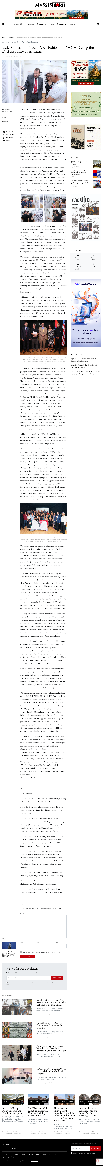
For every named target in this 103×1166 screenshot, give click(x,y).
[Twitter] (7, 1148)
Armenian (11, 37)
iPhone (23, 1154)
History (37, 1104)
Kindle (38, 1154)
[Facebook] (3, 1148)
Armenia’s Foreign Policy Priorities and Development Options (79, 162)
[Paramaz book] (86, 137)
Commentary (62, 24)
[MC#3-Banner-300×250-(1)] (86, 72)
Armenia (31, 24)
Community (41, 24)
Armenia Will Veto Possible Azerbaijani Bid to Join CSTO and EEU (8, 954)
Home (16, 24)
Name (22, 942)
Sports (72, 24)
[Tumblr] (18, 1148)
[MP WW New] (86, 313)
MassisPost (5, 121)
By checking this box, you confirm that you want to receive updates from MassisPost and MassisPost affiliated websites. (34, 983)
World (51, 24)
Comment (23, 913)
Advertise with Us (49, 1154)
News (22, 24)
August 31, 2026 (75, 167)
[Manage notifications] (97, 1160)
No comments (7, 56)
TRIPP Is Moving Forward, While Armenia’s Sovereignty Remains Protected (80, 182)
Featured (13, 1101)
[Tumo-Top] (51, 14)
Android (31, 1154)
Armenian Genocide (30, 42)
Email (39, 942)
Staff (10, 1154)
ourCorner (5, 1104)
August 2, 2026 (74, 176)
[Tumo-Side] (86, 104)
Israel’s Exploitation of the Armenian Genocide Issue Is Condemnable (80, 172)
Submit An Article (9, 1157)
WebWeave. (34, 1161)
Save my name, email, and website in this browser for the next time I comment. (42, 952)
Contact (17, 1154)
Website (56, 942)
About (4, 1154)
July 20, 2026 (74, 186)
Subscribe (57, 978)
